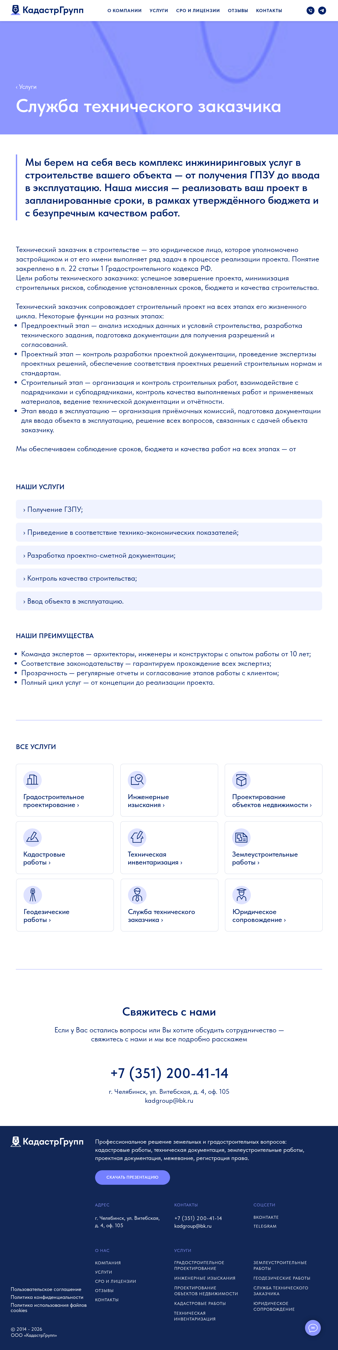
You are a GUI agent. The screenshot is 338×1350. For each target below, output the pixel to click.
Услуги (159, 10)
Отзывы (238, 10)
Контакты (269, 10)
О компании (124, 10)
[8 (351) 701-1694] (310, 10)
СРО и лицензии (198, 10)
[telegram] (322, 10)
